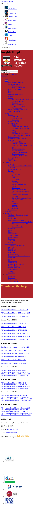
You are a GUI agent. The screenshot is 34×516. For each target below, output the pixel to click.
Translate (14, 74)
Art (13, 172)
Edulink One (12, 249)
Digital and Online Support (20, 126)
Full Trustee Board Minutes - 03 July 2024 (13, 363)
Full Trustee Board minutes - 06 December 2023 (15, 350)
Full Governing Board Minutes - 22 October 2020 (16, 400)
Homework (11, 228)
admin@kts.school (12, 429)
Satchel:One (12, 250)
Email (10, 35)
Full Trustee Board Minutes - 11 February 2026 (15, 316)
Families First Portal (14, 121)
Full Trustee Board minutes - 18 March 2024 (14, 356)
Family (14, 130)
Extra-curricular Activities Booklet (22, 222)
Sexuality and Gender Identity (21, 135)
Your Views (11, 273)
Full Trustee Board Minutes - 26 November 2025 (15, 313)
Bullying (14, 125)
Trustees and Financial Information (22, 99)
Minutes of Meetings (18, 101)
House (10, 230)
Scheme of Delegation (18, 106)
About (6, 81)
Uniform (10, 242)
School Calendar (13, 235)
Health (14, 132)
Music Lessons (12, 234)
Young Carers (12, 160)
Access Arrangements (18, 149)
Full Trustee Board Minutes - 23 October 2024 (14, 339)
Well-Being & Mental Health (20, 133)
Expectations (12, 218)
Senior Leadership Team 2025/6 (17, 110)
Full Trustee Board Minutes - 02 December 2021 (15, 386)
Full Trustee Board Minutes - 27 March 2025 (14, 330)
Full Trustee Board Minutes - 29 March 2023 (14, 372)
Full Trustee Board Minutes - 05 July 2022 (13, 383)
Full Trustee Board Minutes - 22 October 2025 (14, 310)
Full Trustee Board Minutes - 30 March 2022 (14, 384)
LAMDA (15, 225)
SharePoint (12, 40)
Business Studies (17, 174)
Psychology (15, 203)
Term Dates (11, 240)
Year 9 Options (12, 210)
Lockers (10, 259)
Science (14, 205)
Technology (15, 208)
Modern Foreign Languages (20, 191)
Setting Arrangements (14, 169)
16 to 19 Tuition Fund (18, 87)
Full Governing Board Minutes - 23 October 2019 (16, 415)
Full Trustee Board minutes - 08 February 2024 (15, 353)
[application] (17, 446)
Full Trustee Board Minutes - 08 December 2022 (15, 374)
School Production (17, 227)
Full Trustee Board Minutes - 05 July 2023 (13, 370)
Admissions (11, 276)
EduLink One (12, 9)
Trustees (10, 98)
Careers (10, 115)
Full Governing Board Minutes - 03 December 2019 (16, 413)
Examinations (12, 252)
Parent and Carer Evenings (16, 264)
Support (7, 113)
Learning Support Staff (19, 143)
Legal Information (11, 432)
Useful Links (16, 157)
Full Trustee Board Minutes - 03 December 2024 (15, 336)
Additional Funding (14, 84)
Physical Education (18, 200)
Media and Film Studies (19, 189)
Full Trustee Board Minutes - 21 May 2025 (13, 327)
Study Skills (11, 159)
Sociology (15, 206)
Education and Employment (20, 128)
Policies (10, 96)
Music (14, 193)
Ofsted (10, 93)
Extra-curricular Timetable (20, 223)
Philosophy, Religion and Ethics (21, 198)
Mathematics (16, 188)
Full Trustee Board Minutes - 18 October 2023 (15, 347)
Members (15, 103)
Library (10, 232)
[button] (9, 47)
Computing (15, 176)
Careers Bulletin (17, 118)
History (10, 91)
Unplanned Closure (14, 267)
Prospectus (11, 278)
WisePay (10, 24)
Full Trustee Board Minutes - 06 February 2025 (15, 333)
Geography (15, 183)
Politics (14, 201)
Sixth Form (11, 167)
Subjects (10, 171)
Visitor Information (14, 111)
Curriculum (8, 162)
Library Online (12, 28)
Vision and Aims (17, 108)
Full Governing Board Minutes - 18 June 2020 (14, 411)
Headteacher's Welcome (15, 82)
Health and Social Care (19, 184)
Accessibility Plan (17, 150)
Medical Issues (12, 261)
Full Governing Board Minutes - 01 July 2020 (14, 409)
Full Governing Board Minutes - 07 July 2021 (14, 395)
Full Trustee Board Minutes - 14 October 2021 (14, 388)
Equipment (11, 217)
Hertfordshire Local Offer (19, 155)
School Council (13, 237)
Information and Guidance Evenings (19, 256)
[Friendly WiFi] (10, 482)
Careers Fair (15, 120)
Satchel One (12, 13)
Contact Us (4, 76)
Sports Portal (12, 20)
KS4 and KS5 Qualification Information (20, 166)
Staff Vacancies (12, 279)
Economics (15, 179)
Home (6, 79)
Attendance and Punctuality (16, 245)
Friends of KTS (12, 44)
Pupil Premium (16, 86)
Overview (15, 116)
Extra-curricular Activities (16, 220)
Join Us (7, 274)
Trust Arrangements (18, 104)
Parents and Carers (10, 244)
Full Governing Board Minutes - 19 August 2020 (15, 408)
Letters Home (12, 32)
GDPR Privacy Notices (15, 89)
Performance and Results (15, 94)
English (14, 181)
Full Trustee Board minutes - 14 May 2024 (13, 360)
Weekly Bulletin (13, 16)
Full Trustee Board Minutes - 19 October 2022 (14, 375)
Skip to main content (7, 1)
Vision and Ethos (17, 142)
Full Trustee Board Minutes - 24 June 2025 (13, 323)
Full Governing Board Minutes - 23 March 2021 (15, 397)
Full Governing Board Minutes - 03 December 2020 (16, 399)
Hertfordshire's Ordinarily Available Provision (19, 153)
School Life (8, 213)
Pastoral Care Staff (13, 137)
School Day (11, 239)
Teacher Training (13, 281)
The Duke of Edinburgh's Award (18, 215)
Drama (14, 177)
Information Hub (13, 123)
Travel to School (13, 266)
